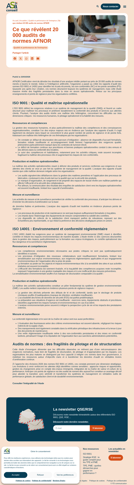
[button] (15, 58)
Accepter (15, 475)
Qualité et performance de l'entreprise (43, 21)
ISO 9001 (87, 454)
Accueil (15, 21)
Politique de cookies (23, 481)
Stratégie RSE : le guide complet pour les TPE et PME (92, 459)
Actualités (23, 21)
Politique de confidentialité (41, 481)
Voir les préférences (65, 475)
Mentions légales (59, 481)
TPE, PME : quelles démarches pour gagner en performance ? (92, 469)
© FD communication (119, 483)
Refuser (40, 475)
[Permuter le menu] (125, 7)
